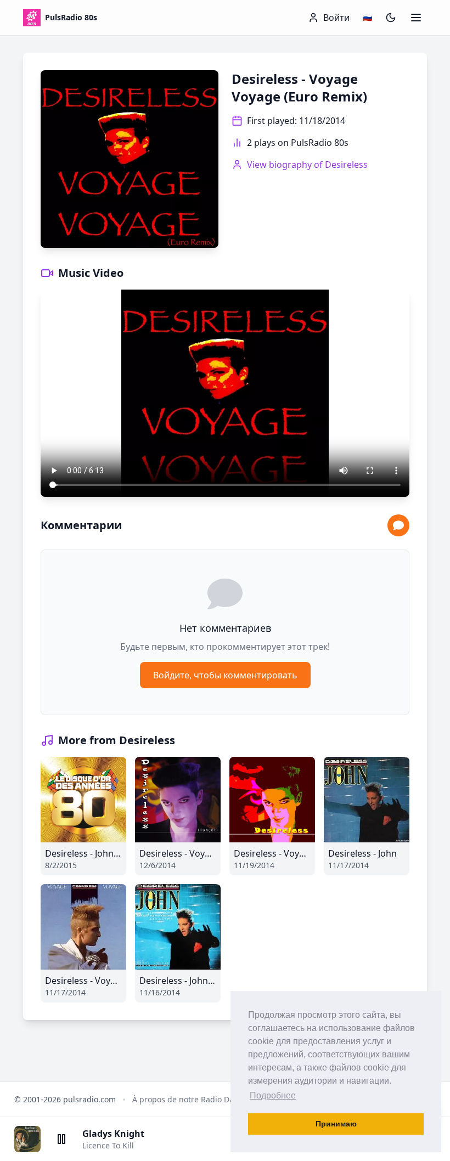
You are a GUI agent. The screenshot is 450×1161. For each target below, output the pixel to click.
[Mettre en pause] (61, 1139)
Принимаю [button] (336, 1123)
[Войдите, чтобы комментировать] (398, 525)
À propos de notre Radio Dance (189, 1099)
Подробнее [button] (273, 1095)
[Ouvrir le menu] (416, 18)
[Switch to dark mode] (391, 17)
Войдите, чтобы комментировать (225, 675)
